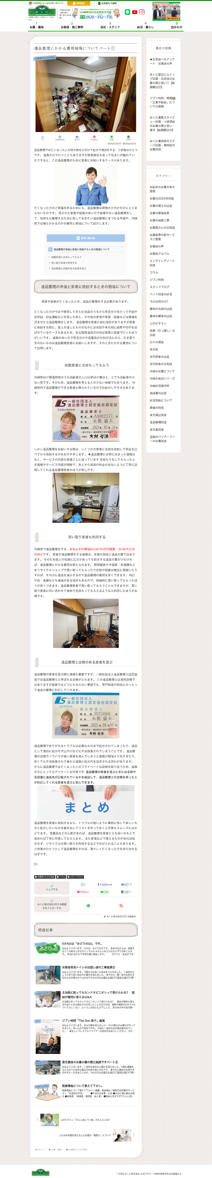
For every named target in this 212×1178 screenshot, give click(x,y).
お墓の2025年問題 (162, 198)
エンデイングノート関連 (162, 263)
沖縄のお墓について (162, 371)
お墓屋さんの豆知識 (46, 877)
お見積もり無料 (109, 3)
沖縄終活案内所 (159, 386)
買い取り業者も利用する (64, 262)
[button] (129, 138)
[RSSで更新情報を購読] (121, 905)
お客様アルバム (159, 253)
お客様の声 (157, 246)
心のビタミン (158, 323)
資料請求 (80, 3)
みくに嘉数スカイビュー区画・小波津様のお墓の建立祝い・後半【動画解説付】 (162, 124)
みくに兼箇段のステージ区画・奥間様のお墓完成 (162, 145)
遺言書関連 (157, 429)
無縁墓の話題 (158, 393)
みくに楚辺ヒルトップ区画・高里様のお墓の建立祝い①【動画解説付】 (162, 81)
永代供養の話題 (159, 357)
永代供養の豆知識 (161, 364)
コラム (62, 877)
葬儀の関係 (157, 408)
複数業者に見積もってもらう (66, 257)
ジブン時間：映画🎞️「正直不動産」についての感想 (163, 102)
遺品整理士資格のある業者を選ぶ (68, 268)
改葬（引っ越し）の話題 (162, 333)
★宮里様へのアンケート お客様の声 (162, 61)
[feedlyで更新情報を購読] (88, 905)
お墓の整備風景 (159, 213)
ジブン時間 (157, 280)
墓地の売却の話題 (161, 309)
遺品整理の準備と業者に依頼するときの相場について (82, 249)
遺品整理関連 (158, 422)
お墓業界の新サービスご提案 (162, 237)
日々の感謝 (157, 342)
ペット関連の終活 (161, 294)
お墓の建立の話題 (161, 206)
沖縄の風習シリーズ (162, 378)
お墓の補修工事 (159, 220)
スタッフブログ (76, 877)
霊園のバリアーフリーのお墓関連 (162, 439)
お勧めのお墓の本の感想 (162, 189)
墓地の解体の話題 (161, 316)
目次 (83, 238)
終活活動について (161, 400)
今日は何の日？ (159, 301)
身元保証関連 (158, 415)
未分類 (154, 349)
